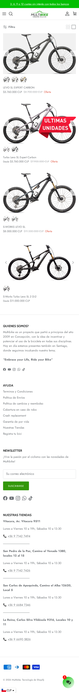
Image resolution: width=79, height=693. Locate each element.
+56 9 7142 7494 (19, 536)
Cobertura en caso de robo (20, 410)
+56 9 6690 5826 (19, 639)
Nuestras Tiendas (13, 428)
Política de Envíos (14, 398)
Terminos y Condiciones (18, 391)
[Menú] (4, 14)
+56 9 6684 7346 (19, 605)
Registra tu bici (12, 434)
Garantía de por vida (16, 422)
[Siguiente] (73, 53)
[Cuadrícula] (68, 27)
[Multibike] (39, 14)
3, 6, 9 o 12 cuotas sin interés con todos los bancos (39, 4)
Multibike (16, 680)
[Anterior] (6, 53)
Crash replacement (14, 415)
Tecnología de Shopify (33, 680)
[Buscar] (12, 14)
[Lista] (73, 27)
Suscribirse (16, 486)
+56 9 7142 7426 (19, 570)
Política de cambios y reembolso (23, 403)
